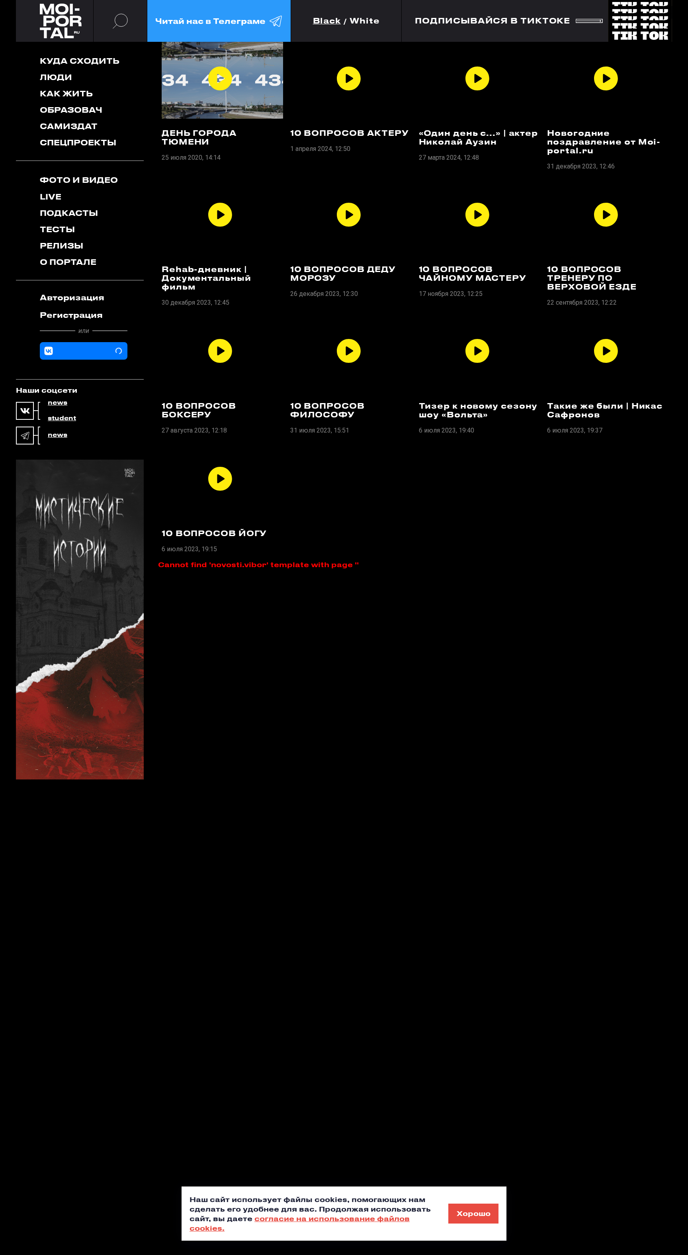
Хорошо (474, 1213)
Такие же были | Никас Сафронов (605, 410)
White (365, 21)
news (57, 402)
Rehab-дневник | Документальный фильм (206, 278)
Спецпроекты (78, 142)
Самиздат (69, 126)
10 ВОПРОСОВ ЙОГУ (214, 533)
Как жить (66, 93)
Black (327, 21)
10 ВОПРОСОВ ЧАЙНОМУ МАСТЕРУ (473, 273)
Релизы (61, 245)
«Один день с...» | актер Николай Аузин (478, 137)
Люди (56, 77)
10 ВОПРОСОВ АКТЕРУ (349, 133)
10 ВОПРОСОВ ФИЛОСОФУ (327, 410)
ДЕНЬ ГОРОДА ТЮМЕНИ (199, 137)
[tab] (83, 297)
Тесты (57, 229)
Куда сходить (79, 60)
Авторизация (72, 297)
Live (50, 196)
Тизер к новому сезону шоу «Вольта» (478, 410)
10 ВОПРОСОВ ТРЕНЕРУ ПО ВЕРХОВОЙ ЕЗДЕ (592, 278)
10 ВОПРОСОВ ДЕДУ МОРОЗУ (343, 273)
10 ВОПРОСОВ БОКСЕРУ (199, 410)
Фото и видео (79, 179)
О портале (68, 261)
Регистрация (71, 314)
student (62, 418)
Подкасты (69, 212)
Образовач (71, 109)
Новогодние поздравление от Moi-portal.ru (604, 142)
